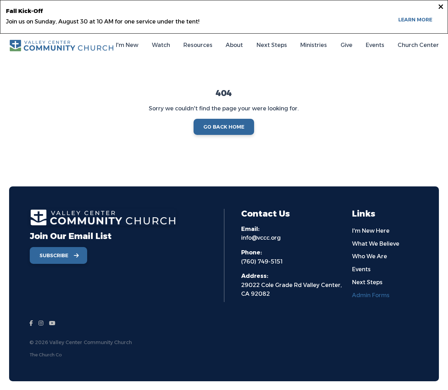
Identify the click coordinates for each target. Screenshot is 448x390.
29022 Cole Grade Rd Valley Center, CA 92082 (291, 285)
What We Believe (375, 243)
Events (361, 269)
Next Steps (367, 282)
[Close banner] (440, 8)
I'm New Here (371, 230)
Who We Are (369, 256)
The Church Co (45, 354)
